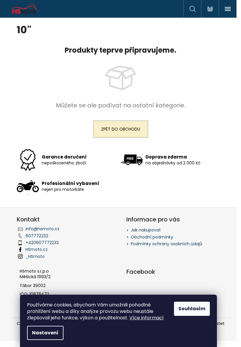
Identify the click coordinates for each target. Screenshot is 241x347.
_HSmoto (35, 256)
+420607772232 (42, 243)
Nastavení (45, 332)
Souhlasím (191, 308)
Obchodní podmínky (152, 237)
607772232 (37, 236)
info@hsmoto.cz (42, 229)
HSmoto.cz (37, 249)
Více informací (146, 317)
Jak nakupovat (146, 230)
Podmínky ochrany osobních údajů (166, 244)
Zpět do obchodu (120, 129)
